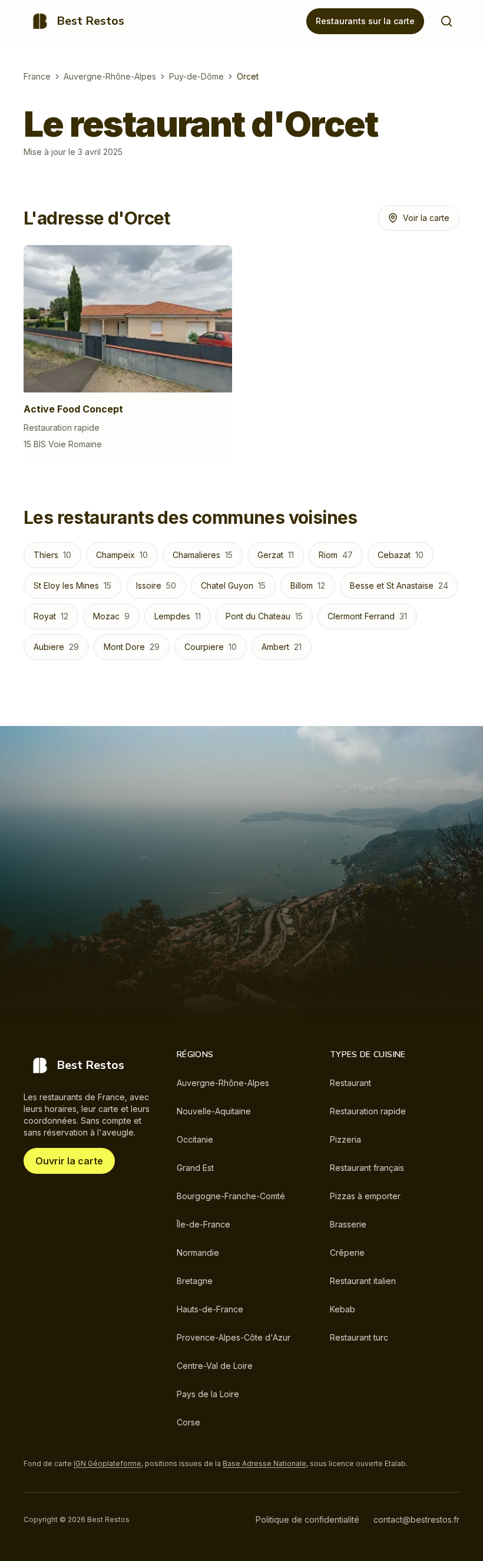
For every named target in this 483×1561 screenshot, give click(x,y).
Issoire (156, 585)
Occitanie (195, 1139)
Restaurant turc (359, 1337)
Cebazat (401, 555)
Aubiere (56, 647)
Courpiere (210, 647)
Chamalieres (203, 555)
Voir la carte (426, 218)
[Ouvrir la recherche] (446, 21)
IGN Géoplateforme (107, 1463)
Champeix (122, 555)
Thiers (52, 555)
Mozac (111, 616)
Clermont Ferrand (367, 616)
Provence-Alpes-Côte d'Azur (233, 1337)
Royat (51, 616)
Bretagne (195, 1281)
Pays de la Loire (208, 1394)
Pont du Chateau (264, 616)
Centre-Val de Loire (215, 1366)
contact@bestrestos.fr (416, 1519)
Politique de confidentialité (307, 1519)
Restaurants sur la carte (365, 21)
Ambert (282, 647)
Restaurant (350, 1083)
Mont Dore (132, 647)
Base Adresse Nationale (264, 1463)
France (37, 76)
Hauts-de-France (210, 1309)
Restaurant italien (363, 1281)
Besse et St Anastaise (399, 585)
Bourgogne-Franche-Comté (231, 1196)
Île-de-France (203, 1224)
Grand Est (195, 1168)
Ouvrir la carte (69, 1161)
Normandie (198, 1253)
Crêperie (347, 1253)
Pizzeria (345, 1139)
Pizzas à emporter (365, 1196)
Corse (188, 1422)
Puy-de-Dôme (196, 76)
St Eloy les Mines (72, 585)
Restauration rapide (368, 1111)
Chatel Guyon (233, 585)
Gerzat (275, 555)
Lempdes (177, 616)
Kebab (342, 1309)
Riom (336, 555)
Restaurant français (367, 1168)
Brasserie (348, 1224)
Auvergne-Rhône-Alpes (110, 76)
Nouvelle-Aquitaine (214, 1111)
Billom (307, 585)
